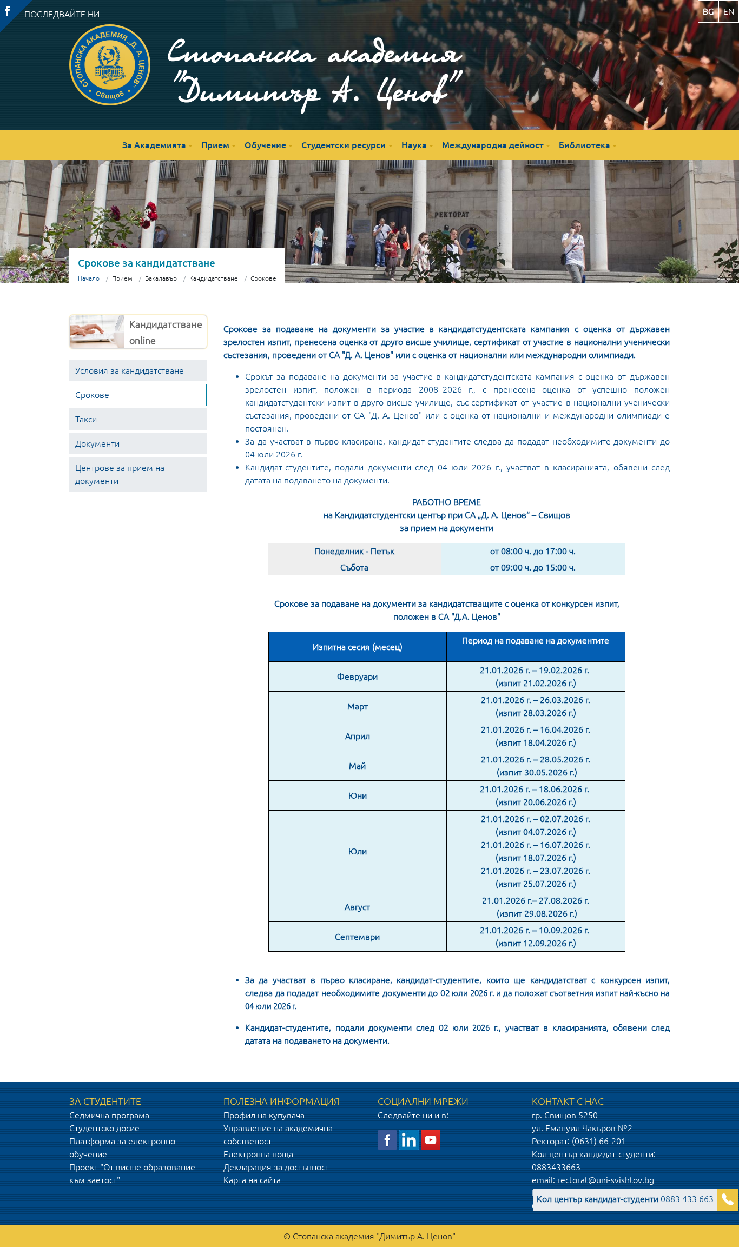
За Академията (154, 145)
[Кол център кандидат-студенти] (727, 1200)
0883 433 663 (625, 1199)
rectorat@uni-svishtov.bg (605, 1180)
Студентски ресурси (343, 145)
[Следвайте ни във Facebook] (387, 1139)
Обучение (265, 145)
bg (708, 11)
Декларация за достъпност (276, 1167)
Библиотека (584, 145)
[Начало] (109, 64)
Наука (414, 145)
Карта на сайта (252, 1180)
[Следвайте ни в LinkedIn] (409, 1139)
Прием (215, 145)
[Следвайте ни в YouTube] (430, 1139)
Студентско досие (104, 1128)
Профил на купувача (264, 1115)
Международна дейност (493, 145)
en (728, 11)
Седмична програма (109, 1115)
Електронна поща (258, 1154)
